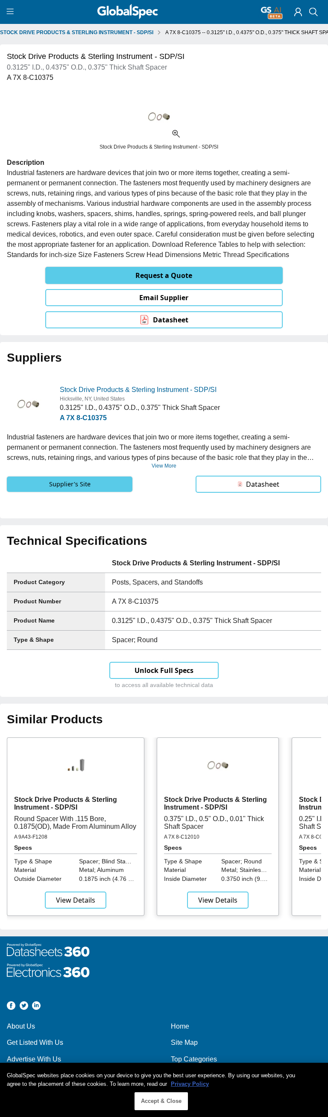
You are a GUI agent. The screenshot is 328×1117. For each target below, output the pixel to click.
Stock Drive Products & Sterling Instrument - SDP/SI (138, 389)
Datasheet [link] (170, 320)
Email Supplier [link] (163, 297)
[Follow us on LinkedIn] (36, 1007)
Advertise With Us (34, 1059)
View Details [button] (75, 900)
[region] (164, 1090)
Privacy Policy (190, 1084)
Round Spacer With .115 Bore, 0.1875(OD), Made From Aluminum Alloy (75, 822)
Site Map (184, 1042)
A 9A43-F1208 (30, 837)
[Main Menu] (11, 12)
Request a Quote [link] (163, 275)
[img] (298, 12)
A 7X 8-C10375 (83, 417)
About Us (21, 1026)
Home (180, 1026)
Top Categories (194, 1059)
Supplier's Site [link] (70, 484)
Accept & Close (161, 1101)
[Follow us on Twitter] (24, 1007)
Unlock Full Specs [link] (164, 670)
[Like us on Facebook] (11, 1007)
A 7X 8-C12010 (181, 837)
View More (164, 466)
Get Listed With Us (35, 1042)
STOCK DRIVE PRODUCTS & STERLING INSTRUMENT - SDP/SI (76, 32)
